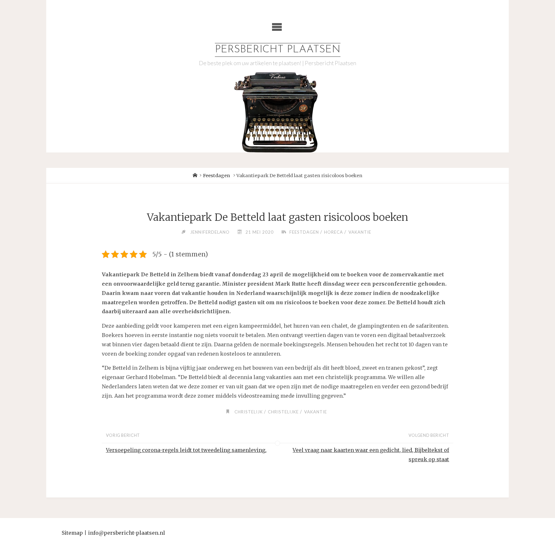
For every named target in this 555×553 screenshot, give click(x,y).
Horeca (333, 232)
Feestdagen (216, 175)
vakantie (315, 411)
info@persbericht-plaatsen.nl (126, 533)
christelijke (283, 411)
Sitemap (72, 533)
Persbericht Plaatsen (277, 50)
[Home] (195, 175)
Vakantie (359, 232)
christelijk (248, 411)
